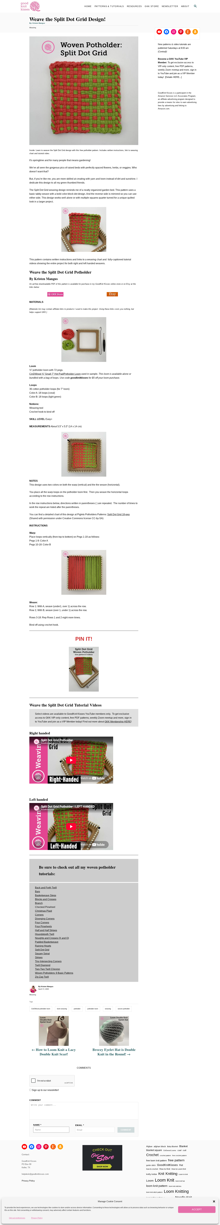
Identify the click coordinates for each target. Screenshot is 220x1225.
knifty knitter (151, 1174)
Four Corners (42, 922)
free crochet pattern (179, 1155)
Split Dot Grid (42, 949)
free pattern (176, 1160)
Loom (150, 1180)
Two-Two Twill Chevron (47, 969)
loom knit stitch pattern (154, 1192)
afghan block (160, 1146)
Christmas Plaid (43, 911)
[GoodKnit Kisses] (47, 6)
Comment (35, 1100)
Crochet (152, 1155)
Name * (37, 1125)
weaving (108, 1009)
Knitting (171, 1174)
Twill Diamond (42, 965)
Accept (197, 1209)
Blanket (183, 1146)
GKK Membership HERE (118, 721)
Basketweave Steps (45, 895)
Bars (37, 891)
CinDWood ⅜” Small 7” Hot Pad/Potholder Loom (55, 374)
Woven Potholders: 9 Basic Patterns (54, 973)
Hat (181, 1165)
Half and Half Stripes (46, 930)
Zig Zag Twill (42, 977)
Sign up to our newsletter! (45, 1090)
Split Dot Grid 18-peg (118, 514)
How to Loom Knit (179, 1169)
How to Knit (164, 1169)
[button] (214, 1201)
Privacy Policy (37, 1218)
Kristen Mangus (38, 23)
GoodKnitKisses (167, 1165)
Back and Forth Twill (46, 887)
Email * (79, 1125)
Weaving (32, 27)
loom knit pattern (156, 1185)
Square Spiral (42, 953)
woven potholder (124, 1009)
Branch (39, 903)
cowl (179, 1150)
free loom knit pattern (156, 1160)
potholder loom (92, 1009)
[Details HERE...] (173, 77)
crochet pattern (165, 1155)
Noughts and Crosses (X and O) (52, 938)
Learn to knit (183, 1174)
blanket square (154, 1150)
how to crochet (152, 1169)
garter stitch (151, 1165)
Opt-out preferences (17, 1218)
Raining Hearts (43, 946)
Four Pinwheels (43, 926)
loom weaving (62, 1009)
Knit (161, 1174)
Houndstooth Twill (44, 934)
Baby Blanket (172, 1146)
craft (184, 1150)
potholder (77, 1009)
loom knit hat (180, 1181)
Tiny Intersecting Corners (48, 961)
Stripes (39, 957)
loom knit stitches (175, 1186)
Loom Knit (164, 1180)
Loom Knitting (176, 1191)
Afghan (149, 1146)
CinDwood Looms (169, 1150)
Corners (39, 915)
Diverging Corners (44, 918)
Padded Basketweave (46, 942)
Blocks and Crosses (45, 899)
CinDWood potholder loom (40, 1009)
